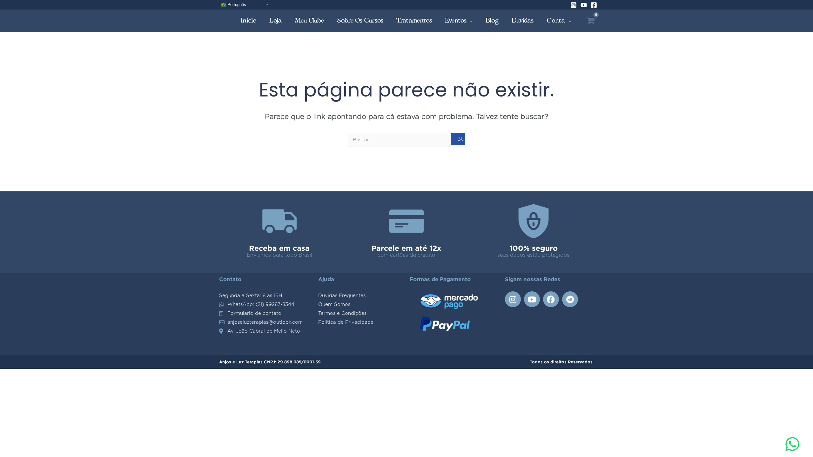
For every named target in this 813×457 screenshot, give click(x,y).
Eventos (456, 20)
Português (236, 4)
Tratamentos (414, 20)
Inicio (249, 20)
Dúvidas (523, 20)
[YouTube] (584, 5)
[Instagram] (573, 5)
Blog (492, 20)
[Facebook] (594, 5)
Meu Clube (309, 20)
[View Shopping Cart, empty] (590, 20)
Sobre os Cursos (360, 20)
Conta (556, 20)
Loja (275, 20)
